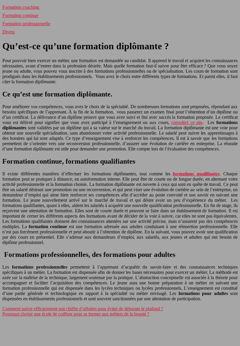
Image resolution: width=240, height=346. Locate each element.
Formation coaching (20, 7)
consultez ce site (187, 122)
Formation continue (20, 15)
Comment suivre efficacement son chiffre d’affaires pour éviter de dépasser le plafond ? (82, 308)
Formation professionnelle (26, 23)
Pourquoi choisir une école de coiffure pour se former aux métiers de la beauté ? (75, 313)
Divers (8, 31)
